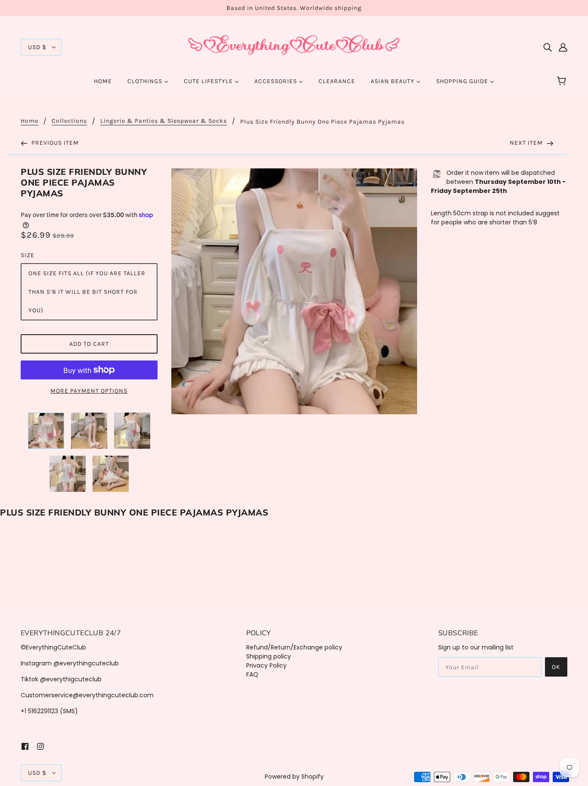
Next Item (527, 142)
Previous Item (54, 142)
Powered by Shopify (294, 776)
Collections (69, 121)
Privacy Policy (266, 665)
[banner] (294, 46)
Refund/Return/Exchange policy (294, 647)
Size (27, 255)
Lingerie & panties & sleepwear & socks (163, 121)
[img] (547, 47)
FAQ (252, 674)
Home (29, 121)
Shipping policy (268, 656)
